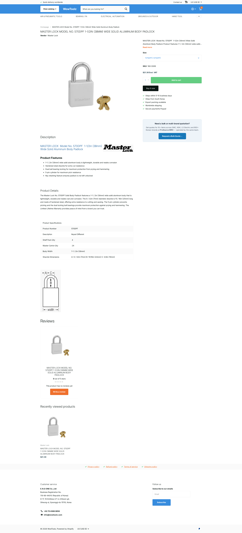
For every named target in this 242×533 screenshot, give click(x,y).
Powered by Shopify (65, 529)
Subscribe (161, 502)
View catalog (49, 9)
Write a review (59, 392)
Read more (147, 47)
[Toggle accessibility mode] (186, 2)
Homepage (44, 27)
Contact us (177, 2)
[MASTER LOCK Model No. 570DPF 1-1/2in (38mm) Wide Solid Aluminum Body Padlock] (55, 427)
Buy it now (150, 88)
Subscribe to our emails (163, 489)
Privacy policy (93, 467)
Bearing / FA (81, 16)
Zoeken (126, 9)
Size (144, 53)
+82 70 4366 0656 (52, 511)
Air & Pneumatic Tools (51, 16)
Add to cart (176, 80)
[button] (149, 78)
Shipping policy (150, 467)
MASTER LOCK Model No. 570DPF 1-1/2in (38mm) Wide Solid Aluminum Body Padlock (55, 451)
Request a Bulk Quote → (172, 136)
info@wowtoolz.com (53, 515)
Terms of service (131, 467)
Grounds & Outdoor (148, 16)
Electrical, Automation (112, 16)
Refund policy (111, 467)
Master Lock (53, 35)
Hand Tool (177, 16)
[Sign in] (193, 9)
